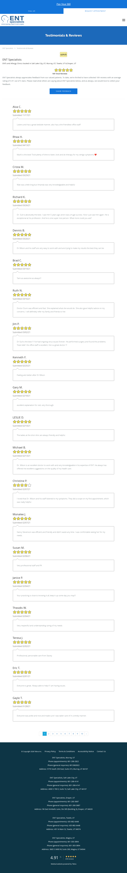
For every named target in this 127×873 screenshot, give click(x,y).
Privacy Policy (50, 751)
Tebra (74, 864)
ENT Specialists (7, 48)
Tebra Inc (38, 751)
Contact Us (101, 751)
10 (82, 733)
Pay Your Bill (64, 4)
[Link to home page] (12, 20)
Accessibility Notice (86, 751)
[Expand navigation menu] (124, 20)
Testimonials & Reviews (25, 48)
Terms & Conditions (67, 751)
